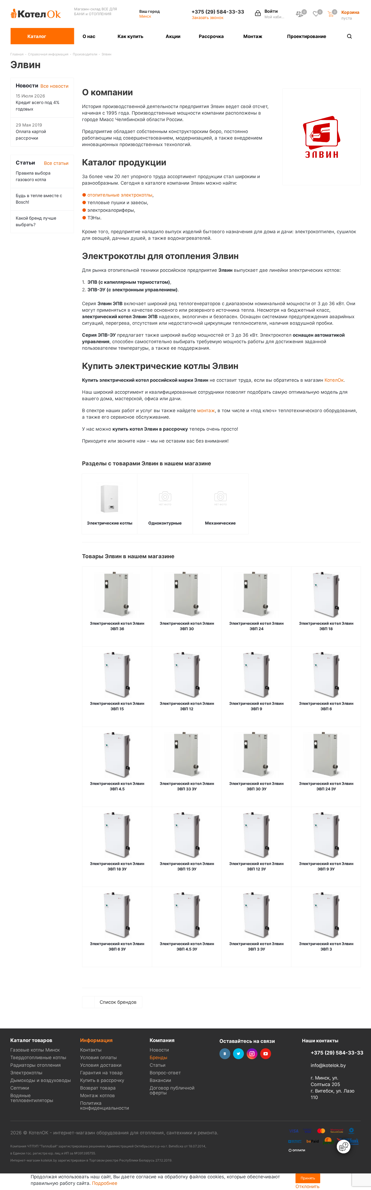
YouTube (265, 1053)
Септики (19, 1088)
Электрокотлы (26, 1072)
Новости (159, 1050)
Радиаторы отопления (35, 1065)
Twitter (238, 1053)
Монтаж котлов (97, 1095)
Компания (162, 1040)
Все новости (54, 86)
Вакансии (160, 1080)
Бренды (158, 1057)
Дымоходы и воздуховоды (40, 1080)
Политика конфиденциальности (104, 1105)
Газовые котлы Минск (35, 1050)
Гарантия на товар (101, 1072)
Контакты (91, 1050)
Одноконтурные (165, 523)
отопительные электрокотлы (119, 195)
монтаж (206, 410)
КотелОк (334, 380)
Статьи (157, 1065)
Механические (220, 523)
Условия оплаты (98, 1057)
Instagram (252, 1053)
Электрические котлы (109, 523)
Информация (96, 1040)
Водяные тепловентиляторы (31, 1098)
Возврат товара (98, 1088)
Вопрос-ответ (165, 1072)
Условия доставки (100, 1065)
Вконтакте (224, 1053)
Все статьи (56, 163)
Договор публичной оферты (172, 1090)
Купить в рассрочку (102, 1080)
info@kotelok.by (328, 1065)
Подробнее (104, 1183)
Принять (308, 1178)
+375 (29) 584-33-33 (217, 12)
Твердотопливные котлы (38, 1057)
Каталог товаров (31, 1040)
